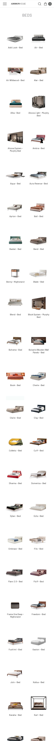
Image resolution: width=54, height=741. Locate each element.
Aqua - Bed (15, 183)
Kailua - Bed (38, 682)
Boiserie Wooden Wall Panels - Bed (39, 351)
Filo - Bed (38, 548)
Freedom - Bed (39, 614)
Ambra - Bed (39, 148)
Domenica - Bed (38, 483)
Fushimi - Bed (15, 649)
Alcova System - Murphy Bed (15, 149)
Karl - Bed (38, 715)
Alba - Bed (15, 113)
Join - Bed (15, 682)
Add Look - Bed (15, 47)
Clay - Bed (38, 417)
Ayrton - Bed (15, 216)
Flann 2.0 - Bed (15, 581)
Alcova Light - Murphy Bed (38, 114)
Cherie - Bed (39, 385)
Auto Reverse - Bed (39, 183)
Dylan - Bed (15, 516)
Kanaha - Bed (15, 715)
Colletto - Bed (15, 450)
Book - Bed (15, 385)
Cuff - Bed (38, 450)
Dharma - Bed (15, 483)
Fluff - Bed (39, 581)
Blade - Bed (38, 281)
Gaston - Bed (39, 649)
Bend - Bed (38, 249)
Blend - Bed (15, 314)
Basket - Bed (15, 249)
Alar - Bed (38, 80)
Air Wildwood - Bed (15, 80)
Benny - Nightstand (15, 281)
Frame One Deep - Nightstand (15, 615)
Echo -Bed (39, 516)
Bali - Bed (38, 216)
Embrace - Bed (15, 548)
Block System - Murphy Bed (38, 315)
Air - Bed (38, 47)
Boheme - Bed (15, 349)
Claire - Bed (15, 417)
